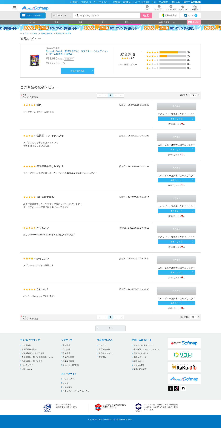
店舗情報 (117, 2)
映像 (56, 22)
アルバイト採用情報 (71, 365)
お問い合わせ (176, 2)
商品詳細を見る (78, 71)
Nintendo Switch (63, 33)
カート (192, 15)
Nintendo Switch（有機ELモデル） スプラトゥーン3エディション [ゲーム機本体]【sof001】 (77, 52)
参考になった (176, 119)
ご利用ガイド (86, 2)
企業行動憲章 (68, 357)
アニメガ (128, 22)
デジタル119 (139, 365)
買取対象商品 (104, 349)
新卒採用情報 (68, 361)
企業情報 (66, 353)
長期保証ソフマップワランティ (147, 349)
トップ (25, 33)
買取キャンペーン (106, 353)
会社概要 (66, 349)
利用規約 (74, 2)
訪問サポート (139, 361)
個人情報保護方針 (29, 349)
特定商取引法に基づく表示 (33, 353)
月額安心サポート (141, 353)
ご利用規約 (26, 345)
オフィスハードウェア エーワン (76, 391)
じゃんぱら (67, 387)
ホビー (104, 22)
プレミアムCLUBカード (144, 345)
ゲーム (32, 22)
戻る (111, 328)
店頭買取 (102, 357)
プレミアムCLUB (160, 2)
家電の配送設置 (140, 369)
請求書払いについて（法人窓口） (137, 2)
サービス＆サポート (102, 2)
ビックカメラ (68, 379)
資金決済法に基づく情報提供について (38, 357)
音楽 (80, 22)
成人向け (194, 22)
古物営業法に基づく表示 (32, 361)
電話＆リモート (140, 357)
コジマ (65, 383)
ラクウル (102, 345)
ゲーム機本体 (47, 33)
